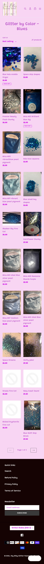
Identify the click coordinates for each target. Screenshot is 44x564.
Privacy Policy (11, 484)
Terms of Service (13, 491)
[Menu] (40, 8)
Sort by (5, 38)
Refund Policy (11, 478)
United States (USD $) (21, 528)
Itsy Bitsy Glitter (17, 556)
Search (8, 471)
